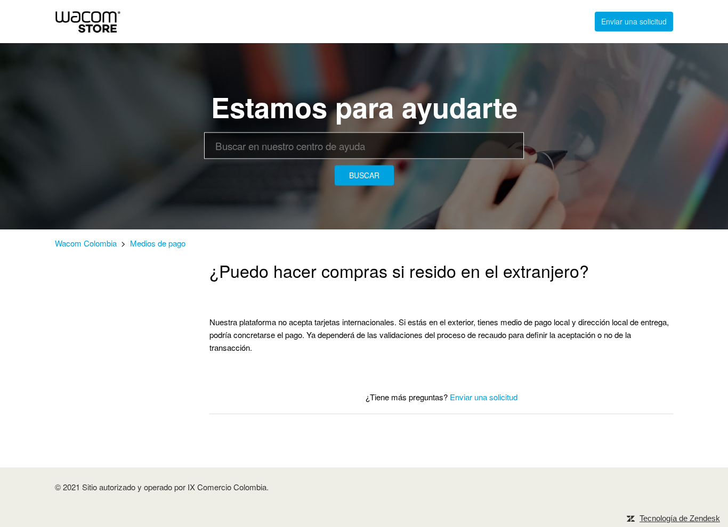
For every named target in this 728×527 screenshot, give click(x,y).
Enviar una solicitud (634, 21)
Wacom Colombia (86, 243)
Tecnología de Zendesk (680, 518)
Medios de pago (157, 243)
